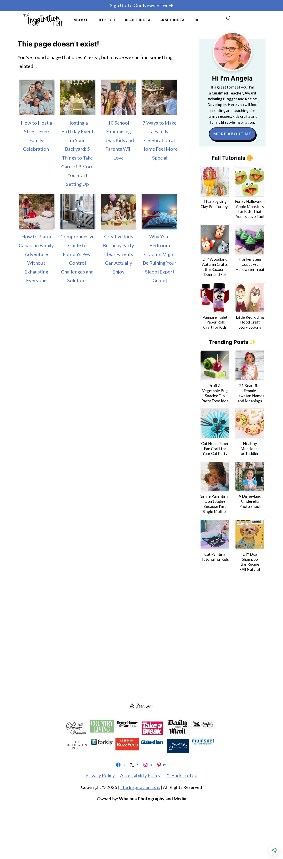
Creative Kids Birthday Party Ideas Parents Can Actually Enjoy (118, 253)
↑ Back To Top (181, 775)
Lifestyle (106, 19)
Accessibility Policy (140, 775)
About (81, 19)
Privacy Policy (100, 775)
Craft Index (172, 19)
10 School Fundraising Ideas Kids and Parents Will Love (118, 140)
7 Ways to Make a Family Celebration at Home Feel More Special (160, 140)
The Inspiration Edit (140, 787)
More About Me (232, 133)
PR (195, 19)
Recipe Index (138, 19)
